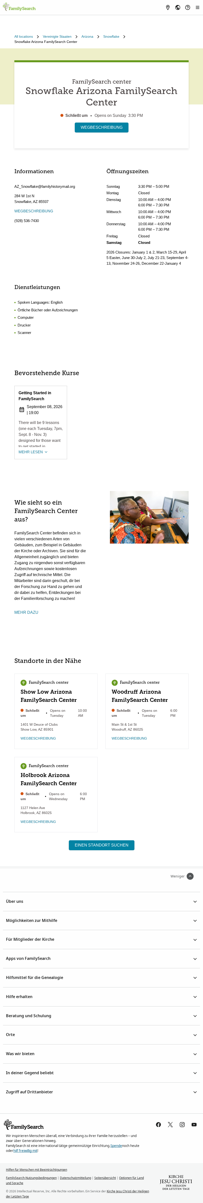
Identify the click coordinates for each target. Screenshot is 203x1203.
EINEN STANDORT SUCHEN (101, 845)
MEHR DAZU (26, 612)
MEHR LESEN (31, 452)
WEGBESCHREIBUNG (102, 127)
